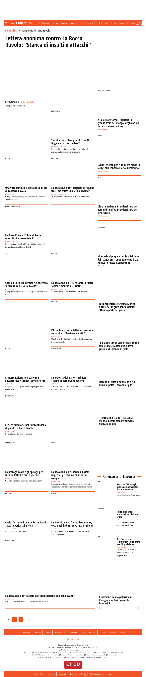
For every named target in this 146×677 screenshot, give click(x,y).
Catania (64, 23)
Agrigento (74, 23)
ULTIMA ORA (44, 23)
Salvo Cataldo (57, 337)
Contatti (51, 674)
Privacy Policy (39, 674)
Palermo (55, 23)
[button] (100, 608)
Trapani (132, 23)
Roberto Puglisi (12, 478)
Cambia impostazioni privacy (101, 674)
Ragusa (113, 23)
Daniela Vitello (28, 102)
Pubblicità (62, 674)
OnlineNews (103, 129)
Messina (104, 23)
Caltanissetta (86, 23)
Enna (96, 23)
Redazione (10, 194)
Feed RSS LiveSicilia (78, 674)
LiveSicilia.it (11, 30)
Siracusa (122, 23)
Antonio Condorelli (59, 146)
